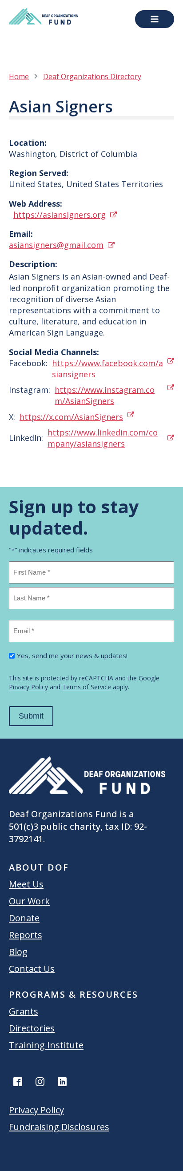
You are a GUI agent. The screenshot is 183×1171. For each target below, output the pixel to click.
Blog (18, 952)
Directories (32, 1028)
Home (19, 76)
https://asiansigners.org (59, 214)
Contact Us (32, 969)
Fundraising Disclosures (59, 1127)
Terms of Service (86, 687)
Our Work (29, 901)
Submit (31, 715)
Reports (25, 935)
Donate (24, 918)
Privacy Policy (28, 687)
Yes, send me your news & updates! (72, 655)
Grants (23, 1011)
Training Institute (46, 1045)
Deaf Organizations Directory (92, 76)
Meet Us (26, 884)
